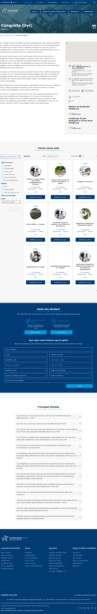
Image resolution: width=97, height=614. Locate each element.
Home (1, 35)
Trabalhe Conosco (7, 558)
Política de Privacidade (24, 610)
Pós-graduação (9, 168)
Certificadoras (5, 560)
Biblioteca (76, 566)
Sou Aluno (40, 2)
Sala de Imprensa (7, 555)
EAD (5, 186)
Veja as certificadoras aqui (9, 610)
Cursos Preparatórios (11, 180)
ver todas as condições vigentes (85, 595)
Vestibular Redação (55, 555)
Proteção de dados (7, 568)
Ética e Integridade (7, 566)
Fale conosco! (61, 332)
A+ (15, 2)
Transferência (53, 568)
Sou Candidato (52, 2)
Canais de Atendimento (80, 560)
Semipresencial (9, 189)
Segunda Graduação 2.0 (57, 566)
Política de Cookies (37, 610)
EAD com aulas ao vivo (11, 192)
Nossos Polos (9, 35)
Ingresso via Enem (55, 558)
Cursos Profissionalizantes (34, 566)
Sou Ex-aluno (77, 558)
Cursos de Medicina (31, 558)
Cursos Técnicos (9, 174)
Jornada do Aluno (7, 563)
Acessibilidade (5, 2)
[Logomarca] (12, 10)
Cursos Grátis (27, 2)
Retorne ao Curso (55, 560)
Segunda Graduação (55, 563)
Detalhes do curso (36, 197)
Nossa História (6, 552)
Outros (64, 2)
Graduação (7, 165)
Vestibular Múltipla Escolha (58, 552)
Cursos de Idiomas (10, 177)
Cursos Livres (8, 171)
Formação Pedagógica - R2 (57, 571)
